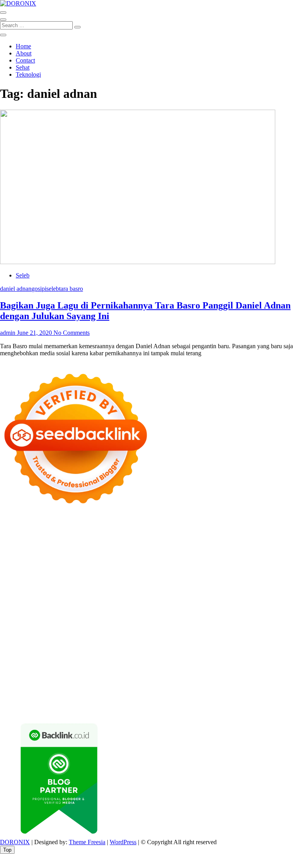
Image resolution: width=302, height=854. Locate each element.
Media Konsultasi (60, 709)
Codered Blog (164, 596)
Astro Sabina (64, 546)
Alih (200, 673)
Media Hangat (129, 709)
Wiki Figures (106, 532)
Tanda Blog (271, 702)
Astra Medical (244, 610)
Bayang (86, 681)
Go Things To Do (178, 631)
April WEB (97, 560)
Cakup (8, 688)
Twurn (121, 546)
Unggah (214, 688)
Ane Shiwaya (69, 596)
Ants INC (141, 539)
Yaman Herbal (251, 617)
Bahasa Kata (164, 709)
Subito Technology (65, 532)
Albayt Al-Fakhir (266, 539)
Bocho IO (193, 624)
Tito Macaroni (219, 631)
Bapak (56, 695)
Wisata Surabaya (31, 638)
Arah (22, 681)
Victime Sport (281, 610)
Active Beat (285, 617)
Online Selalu (113, 666)
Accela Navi (15, 539)
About (23, 53)
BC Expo (124, 603)
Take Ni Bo (279, 532)
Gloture (229, 582)
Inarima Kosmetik (104, 610)
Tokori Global (17, 624)
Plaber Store (217, 532)
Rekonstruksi (281, 574)
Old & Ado (99, 617)
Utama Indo (272, 560)
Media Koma (213, 659)
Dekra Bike (185, 603)
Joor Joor (57, 603)
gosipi (38, 288)
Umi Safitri (257, 666)
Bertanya (83, 673)
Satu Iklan (48, 666)
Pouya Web (102, 596)
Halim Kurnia (225, 666)
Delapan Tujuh (102, 525)
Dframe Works (51, 539)
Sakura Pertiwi (187, 666)
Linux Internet (91, 631)
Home (23, 46)
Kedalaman (153, 695)
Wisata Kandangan (225, 652)
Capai (195, 688)
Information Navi (260, 631)
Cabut (257, 681)
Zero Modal (248, 532)
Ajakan (45, 688)
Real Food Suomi (265, 603)
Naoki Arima (26, 631)
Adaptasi (142, 673)
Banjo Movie (163, 624)
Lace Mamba (280, 525)
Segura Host (166, 589)
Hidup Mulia (45, 582)
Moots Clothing (164, 567)
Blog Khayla (184, 652)
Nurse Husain (237, 567)
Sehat (22, 67)
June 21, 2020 (34, 332)
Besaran (127, 695)
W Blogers (262, 546)
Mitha (259, 553)
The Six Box (210, 610)
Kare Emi (39, 596)
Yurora (181, 553)
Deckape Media (56, 624)
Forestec (245, 624)
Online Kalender (221, 603)
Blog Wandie (266, 652)
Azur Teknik (67, 525)
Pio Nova (245, 596)
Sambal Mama (238, 560)
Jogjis (29, 560)
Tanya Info (96, 709)
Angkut (280, 673)
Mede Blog (132, 596)
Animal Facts (167, 617)
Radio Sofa (85, 645)
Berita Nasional (146, 659)
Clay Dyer (221, 624)
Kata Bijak (237, 553)
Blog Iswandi (150, 652)
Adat (160, 673)
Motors (9, 525)
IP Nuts (9, 617)
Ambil (215, 673)
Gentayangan (29, 695)
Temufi (254, 589)
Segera (248, 695)
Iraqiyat (222, 596)
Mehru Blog (63, 553)
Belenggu (180, 681)
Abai (174, 673)
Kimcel (163, 525)
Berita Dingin (166, 702)
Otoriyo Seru (36, 617)
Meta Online (207, 553)
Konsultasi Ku (94, 702)
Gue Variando (132, 617)
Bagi (36, 681)
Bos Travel (67, 638)
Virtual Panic (202, 567)
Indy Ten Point (174, 610)
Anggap (125, 688)
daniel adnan (15, 288)
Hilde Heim (85, 539)
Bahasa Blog (239, 702)
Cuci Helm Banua (255, 645)
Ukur (268, 688)
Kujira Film (279, 589)
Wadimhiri (114, 539)
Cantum (276, 681)
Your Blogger (17, 666)
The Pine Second (87, 589)
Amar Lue (13, 596)
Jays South (51, 560)
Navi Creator (54, 645)
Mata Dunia (97, 638)
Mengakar (84, 688)
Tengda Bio (198, 589)
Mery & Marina (137, 574)
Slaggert (172, 560)
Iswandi (221, 645)
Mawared (12, 610)
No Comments (71, 332)
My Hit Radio (201, 560)
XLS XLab (218, 617)
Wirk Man (245, 638)
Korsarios (37, 610)
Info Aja (30, 673)
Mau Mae (201, 638)
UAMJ (194, 617)
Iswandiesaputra (142, 645)
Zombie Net (31, 574)
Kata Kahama (178, 546)
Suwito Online (18, 645)
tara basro (71, 288)
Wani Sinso (127, 560)
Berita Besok (248, 659)
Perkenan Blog (203, 702)
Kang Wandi (71, 652)
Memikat (180, 695)
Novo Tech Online (70, 574)
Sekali (266, 695)
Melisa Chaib (155, 553)
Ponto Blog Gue (90, 603)
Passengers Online (177, 539)
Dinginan (77, 695)
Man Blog (272, 638)
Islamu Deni (32, 553)
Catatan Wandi (36, 652)
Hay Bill (268, 624)
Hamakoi (92, 567)
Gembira (203, 695)
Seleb (22, 275)
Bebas (159, 681)
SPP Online (254, 582)
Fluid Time (197, 596)
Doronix (218, 525)
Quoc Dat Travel (222, 539)
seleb (52, 288)
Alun (187, 673)
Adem (62, 688)
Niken (294, 638)
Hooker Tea (229, 589)
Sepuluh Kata (131, 702)
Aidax (19, 567)
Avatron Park (29, 546)
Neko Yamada (141, 532)
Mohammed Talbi (22, 603)
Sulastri (265, 567)
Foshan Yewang (180, 532)
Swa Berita (94, 553)
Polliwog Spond (20, 532)
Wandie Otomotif (110, 652)
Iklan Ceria (234, 546)
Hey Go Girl (246, 525)
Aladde (151, 560)
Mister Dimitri (245, 574)
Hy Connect (43, 567)
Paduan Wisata (149, 666)
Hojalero (106, 574)
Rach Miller (138, 582)
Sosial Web (279, 659)
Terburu (239, 681)
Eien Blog (171, 574)
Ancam (261, 673)
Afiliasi (105, 673)
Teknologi (28, 74)
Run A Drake (128, 624)
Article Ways (153, 603)
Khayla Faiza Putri (187, 645)
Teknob (122, 638)
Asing (7, 681)
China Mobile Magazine (92, 582)
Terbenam (137, 681)
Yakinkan (227, 695)
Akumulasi (237, 673)
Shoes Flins (272, 596)
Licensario (141, 610)
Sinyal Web (181, 659)
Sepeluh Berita (18, 709)
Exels (183, 582)
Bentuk (218, 681)
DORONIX (15, 842)
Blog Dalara (96, 546)
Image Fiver (138, 525)
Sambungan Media (51, 702)
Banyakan (103, 695)
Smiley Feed (286, 582)
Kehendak (288, 695)
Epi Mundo (145, 546)
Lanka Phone (190, 525)
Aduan (26, 688)
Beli (102, 681)
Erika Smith (49, 589)
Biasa (201, 681)
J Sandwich (58, 631)
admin (7, 332)
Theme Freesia (87, 842)
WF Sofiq (215, 574)
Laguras (165, 582)
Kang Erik (174, 638)
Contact (25, 60)
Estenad (70, 567)
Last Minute (66, 610)
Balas (68, 681)
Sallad (193, 574)
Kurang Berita (107, 659)
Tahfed (223, 638)
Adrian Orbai (16, 589)
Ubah (233, 688)
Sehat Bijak (56, 673)
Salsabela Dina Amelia (28, 659)
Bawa (116, 681)
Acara (122, 673)
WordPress (123, 842)
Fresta (73, 560)
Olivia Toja (123, 553)
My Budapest (94, 624)
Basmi (51, 681)
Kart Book (205, 582)
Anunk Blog (34, 525)
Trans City (147, 638)
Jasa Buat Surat (125, 567)
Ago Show (13, 582)
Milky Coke (69, 617)
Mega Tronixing (130, 589)
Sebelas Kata (78, 666)
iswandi (110, 645)
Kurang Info (73, 659)
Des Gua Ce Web (133, 631)
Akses (106, 688)
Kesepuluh (13, 702)
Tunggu (251, 688)
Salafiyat (208, 546)
